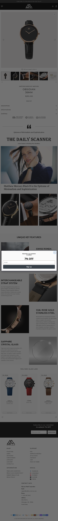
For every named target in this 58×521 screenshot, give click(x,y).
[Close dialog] (55, 252)
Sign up (29, 267)
